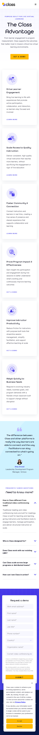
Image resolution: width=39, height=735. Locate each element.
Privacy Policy (20, 702)
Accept (19, 721)
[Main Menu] (35, 4)
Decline (19, 726)
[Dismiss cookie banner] (32, 683)
